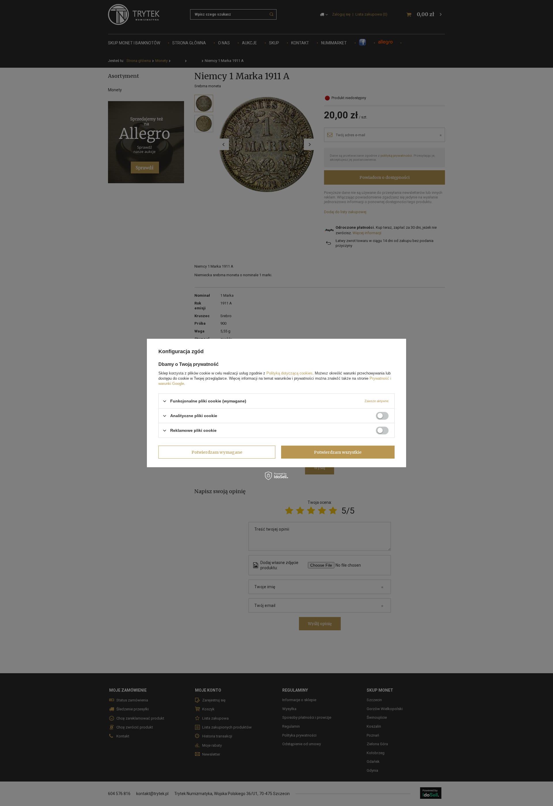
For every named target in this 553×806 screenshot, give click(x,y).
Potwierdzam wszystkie (337, 452)
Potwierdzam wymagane (217, 452)
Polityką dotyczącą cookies (289, 373)
